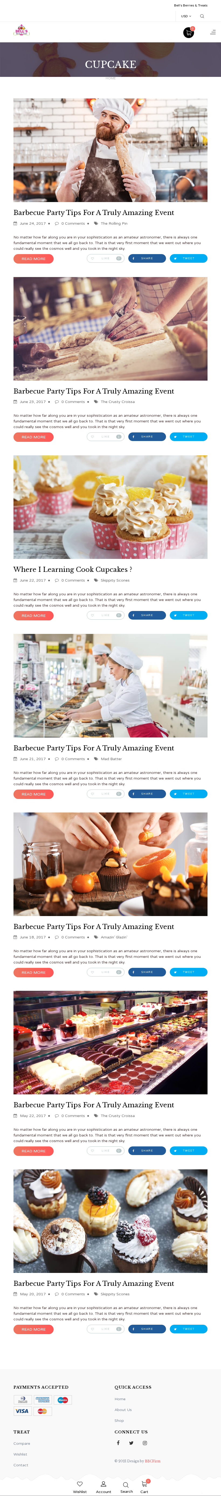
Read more (34, 259)
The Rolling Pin (114, 223)
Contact (20, 1465)
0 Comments (73, 223)
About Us (123, 1410)
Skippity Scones (115, 580)
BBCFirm (152, 1461)
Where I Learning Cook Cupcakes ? (72, 569)
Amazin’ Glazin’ (114, 937)
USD (184, 16)
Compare (21, 1443)
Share (147, 258)
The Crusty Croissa (118, 401)
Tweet (189, 258)
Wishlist (20, 1454)
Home (111, 78)
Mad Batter (111, 759)
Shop (119, 1420)
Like (111, 258)
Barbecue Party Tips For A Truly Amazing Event (93, 213)
